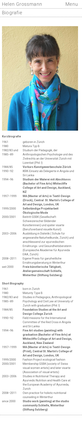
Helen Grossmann (22, 4)
